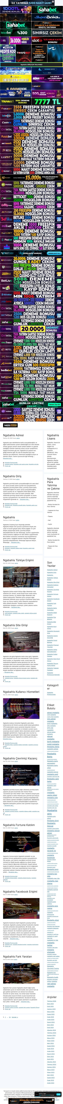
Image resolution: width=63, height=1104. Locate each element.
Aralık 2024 (50, 1019)
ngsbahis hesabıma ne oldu (52, 853)
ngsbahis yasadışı (51, 954)
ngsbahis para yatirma (51, 903)
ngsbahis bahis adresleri (52, 759)
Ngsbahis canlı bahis (53, 780)
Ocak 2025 (50, 1017)
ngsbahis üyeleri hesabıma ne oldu (53, 975)
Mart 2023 (50, 1075)
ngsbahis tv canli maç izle (52, 937)
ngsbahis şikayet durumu (24, 878)
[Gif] (31, 178)
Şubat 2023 (50, 1077)
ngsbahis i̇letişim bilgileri (51, 860)
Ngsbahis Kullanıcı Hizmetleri (21, 691)
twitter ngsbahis (52, 981)
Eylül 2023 (50, 1059)
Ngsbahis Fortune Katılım (19, 825)
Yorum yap (7, 466)
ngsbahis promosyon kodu (52, 917)
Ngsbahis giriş (8, 505)
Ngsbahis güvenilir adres (19, 505)
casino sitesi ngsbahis (53, 716)
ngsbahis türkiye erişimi (31, 613)
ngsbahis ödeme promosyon (52, 970)
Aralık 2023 (50, 1051)
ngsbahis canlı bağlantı (51, 783)
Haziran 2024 (51, 1035)
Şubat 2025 (50, 1014)
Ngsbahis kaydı (51, 867)
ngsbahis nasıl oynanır (51, 893)
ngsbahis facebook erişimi (19, 944)
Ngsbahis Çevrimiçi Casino (53, 967)
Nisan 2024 (50, 1041)
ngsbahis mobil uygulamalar (52, 885)
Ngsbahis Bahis (51, 755)
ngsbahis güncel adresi (53, 832)
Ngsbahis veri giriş (33, 464)
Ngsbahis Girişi (9, 744)
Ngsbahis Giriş (12, 476)
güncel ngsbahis (50, 737)
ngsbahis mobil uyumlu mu (52, 887)
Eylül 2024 (50, 1027)
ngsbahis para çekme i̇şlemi (52, 910)
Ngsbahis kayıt (52, 869)
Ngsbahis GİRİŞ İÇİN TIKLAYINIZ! (31, 64)
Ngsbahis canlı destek (51, 786)
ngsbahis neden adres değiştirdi (51, 896)
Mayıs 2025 (50, 1011)
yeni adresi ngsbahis (51, 985)
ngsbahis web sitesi (52, 947)
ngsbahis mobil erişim (32, 944)
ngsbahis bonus (9, 678)
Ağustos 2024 (51, 1030)
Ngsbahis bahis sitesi (52, 767)
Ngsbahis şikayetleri (52, 979)
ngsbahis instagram (51, 856)
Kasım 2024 (51, 1022)
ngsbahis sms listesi (51, 924)
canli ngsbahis (8, 613)
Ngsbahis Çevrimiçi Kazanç (20, 758)
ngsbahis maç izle (53, 878)
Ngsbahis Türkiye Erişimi (18, 560)
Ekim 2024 (50, 1025)
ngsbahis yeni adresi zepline (52, 958)
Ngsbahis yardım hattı (28, 548)
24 (10, 1017)
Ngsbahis (9, 517)
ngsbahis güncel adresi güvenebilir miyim (51, 835)
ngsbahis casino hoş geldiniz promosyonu (53, 790)
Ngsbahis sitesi (53, 920)
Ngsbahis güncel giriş (52, 838)
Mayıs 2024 (50, 1038)
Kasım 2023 (51, 1054)
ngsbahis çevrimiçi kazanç (11, 811)
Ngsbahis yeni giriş (52, 960)
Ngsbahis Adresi (13, 435)
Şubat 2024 (50, 1046)
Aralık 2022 (50, 1083)
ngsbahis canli (52, 774)
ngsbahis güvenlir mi (51, 849)
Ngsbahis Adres (53, 747)
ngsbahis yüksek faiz (51, 964)
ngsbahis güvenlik (51, 846)
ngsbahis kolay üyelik (18, 613)
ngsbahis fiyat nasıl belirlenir (53, 803)
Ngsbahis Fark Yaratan (17, 956)
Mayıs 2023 (50, 1070)
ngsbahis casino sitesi (52, 794)
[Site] (31, 108)
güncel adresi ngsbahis (51, 733)
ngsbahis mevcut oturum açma (22, 678)
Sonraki (15, 1017)
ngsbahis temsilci (50, 930)
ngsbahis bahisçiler (51, 770)
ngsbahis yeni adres (53, 956)
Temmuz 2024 (51, 1033)
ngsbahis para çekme (52, 907)
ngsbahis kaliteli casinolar (52, 863)
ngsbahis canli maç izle (53, 776)
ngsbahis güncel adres (53, 828)
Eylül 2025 (50, 1006)
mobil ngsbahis (53, 744)
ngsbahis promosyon (50, 913)
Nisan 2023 (50, 1072)
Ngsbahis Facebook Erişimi (20, 891)
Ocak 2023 (50, 1080)
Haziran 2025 (51, 1009)
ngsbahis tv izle (52, 940)
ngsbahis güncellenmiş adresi (53, 840)
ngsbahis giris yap (52, 807)
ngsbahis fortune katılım (11, 878)
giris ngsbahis (51, 726)
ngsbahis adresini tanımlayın (52, 751)
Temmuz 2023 (51, 1064)
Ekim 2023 (50, 1056)
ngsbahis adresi (9, 464)
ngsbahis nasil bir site (52, 890)
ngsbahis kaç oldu (52, 875)
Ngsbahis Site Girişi (15, 625)
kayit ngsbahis (53, 741)
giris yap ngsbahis (50, 729)
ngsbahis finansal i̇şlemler (52, 801)
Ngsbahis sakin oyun (31, 505)
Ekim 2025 (50, 1004)
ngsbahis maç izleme (52, 882)
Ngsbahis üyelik (52, 977)
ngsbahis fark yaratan (24, 1007)
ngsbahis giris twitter (52, 805)
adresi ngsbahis (53, 713)
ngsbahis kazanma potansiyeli (53, 871)
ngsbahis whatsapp (51, 951)
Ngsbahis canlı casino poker (21, 464)
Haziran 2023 (51, 1067)
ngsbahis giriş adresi (51, 817)
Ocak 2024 (50, 1048)
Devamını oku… (7, 458)
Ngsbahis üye (51, 972)
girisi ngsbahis (52, 723)
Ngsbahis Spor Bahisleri (53, 926)
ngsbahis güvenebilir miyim (52, 844)
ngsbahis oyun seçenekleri (51, 899)
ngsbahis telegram (53, 928)
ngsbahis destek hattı (51, 799)
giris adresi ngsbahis (51, 720)
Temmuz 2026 (51, 1001)
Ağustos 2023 (51, 1062)
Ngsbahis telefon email (16, 548)
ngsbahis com (8, 944)
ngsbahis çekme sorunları (11, 1007)
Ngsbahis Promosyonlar (11, 462)
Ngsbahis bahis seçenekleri (52, 762)
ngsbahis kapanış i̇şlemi (52, 865)
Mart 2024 (50, 1043)
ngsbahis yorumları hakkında (52, 962)
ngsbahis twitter (50, 944)
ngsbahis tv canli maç (52, 934)
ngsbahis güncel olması (51, 842)
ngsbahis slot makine (51, 922)
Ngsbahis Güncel (35, 1007)
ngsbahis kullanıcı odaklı (25, 811)
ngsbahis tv (50, 932)
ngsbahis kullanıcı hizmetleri (20, 744)
